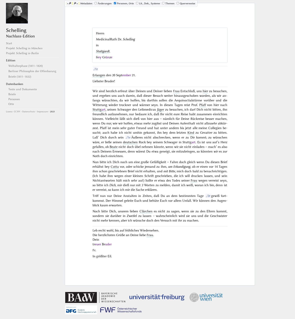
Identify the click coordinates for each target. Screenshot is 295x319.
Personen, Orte (125, 3)
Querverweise (187, 3)
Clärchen (145, 211)
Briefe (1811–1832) (19, 76)
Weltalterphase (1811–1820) (25, 66)
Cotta (115, 167)
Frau (176, 91)
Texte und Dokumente (22, 89)
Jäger (160, 109)
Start (9, 43)
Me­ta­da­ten (86, 3)
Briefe (12, 94)
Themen (169, 3)
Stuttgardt (102, 51)
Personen (14, 99)
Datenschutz (28, 111)
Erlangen (99, 75)
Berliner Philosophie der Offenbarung (32, 71)
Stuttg (99, 109)
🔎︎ (70, 3)
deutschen (130, 142)
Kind (190, 133)
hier (205, 91)
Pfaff (202, 105)
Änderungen (105, 3)
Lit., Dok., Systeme (149, 3)
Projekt (24, 48)
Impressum (42, 111)
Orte (11, 104)
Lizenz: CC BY (13, 111)
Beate (114, 147)
